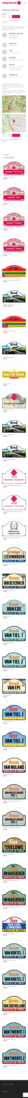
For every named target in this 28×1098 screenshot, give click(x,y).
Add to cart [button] (9, 491)
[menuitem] (25, 3)
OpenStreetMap (18, 131)
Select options (14, 183)
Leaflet (12, 131)
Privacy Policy (5, 1091)
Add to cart (16, 16)
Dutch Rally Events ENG (14, 20)
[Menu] (25, 3)
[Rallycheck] (11, 3)
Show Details (19, 491)
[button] (14, 121)
